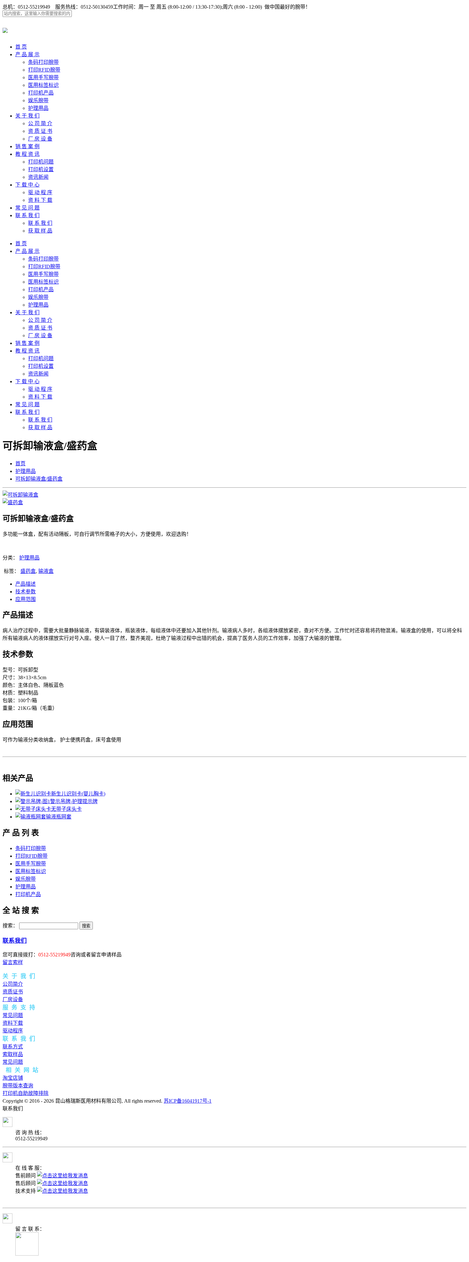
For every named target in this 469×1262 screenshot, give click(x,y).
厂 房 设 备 (40, 138)
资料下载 (13, 1023)
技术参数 (25, 591)
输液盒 (46, 571)
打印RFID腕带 (44, 69)
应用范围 (25, 599)
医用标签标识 (43, 85)
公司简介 (13, 984)
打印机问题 (41, 161)
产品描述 (25, 584)
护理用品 (38, 108)
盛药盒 (28, 571)
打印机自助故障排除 (25, 1093)
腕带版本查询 (18, 1085)
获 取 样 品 (40, 230)
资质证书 (13, 991)
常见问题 (13, 1015)
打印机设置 (41, 169)
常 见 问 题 (27, 207)
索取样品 (13, 1054)
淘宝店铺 (13, 1078)
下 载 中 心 (27, 184)
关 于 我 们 (27, 115)
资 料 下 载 (40, 200)
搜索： (10, 925)
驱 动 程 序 (40, 192)
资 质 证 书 (40, 131)
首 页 (21, 46)
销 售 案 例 (27, 146)
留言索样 (13, 962)
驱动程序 (13, 1030)
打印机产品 (41, 92)
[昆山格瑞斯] (5, 29)
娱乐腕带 (38, 100)
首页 (20, 463)
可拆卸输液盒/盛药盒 (39, 479)
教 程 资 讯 (27, 154)
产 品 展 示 (27, 54)
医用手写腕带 (43, 77)
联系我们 (15, 940)
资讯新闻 (38, 177)
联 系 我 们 (27, 215)
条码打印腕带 (43, 62)
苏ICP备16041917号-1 (188, 1101)
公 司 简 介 (40, 123)
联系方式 (13, 1046)
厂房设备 (13, 999)
